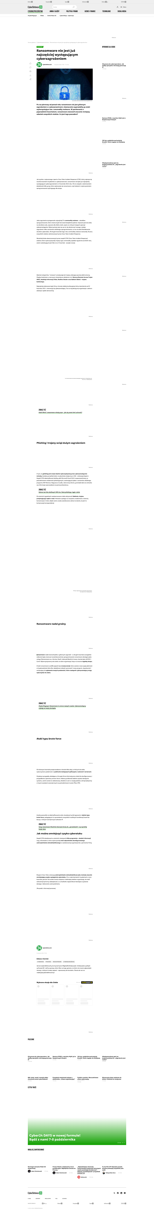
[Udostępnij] (30, 79)
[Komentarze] (30, 67)
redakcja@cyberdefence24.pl (45, 972)
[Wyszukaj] (73, 7)
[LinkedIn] (121, 1193)
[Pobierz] (30, 75)
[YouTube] (124, 1193)
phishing (46, 474)
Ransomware (41, 654)
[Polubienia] (30, 63)
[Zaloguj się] (117, 7)
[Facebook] (117, 1193)
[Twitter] (114, 1193)
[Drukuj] (30, 71)
